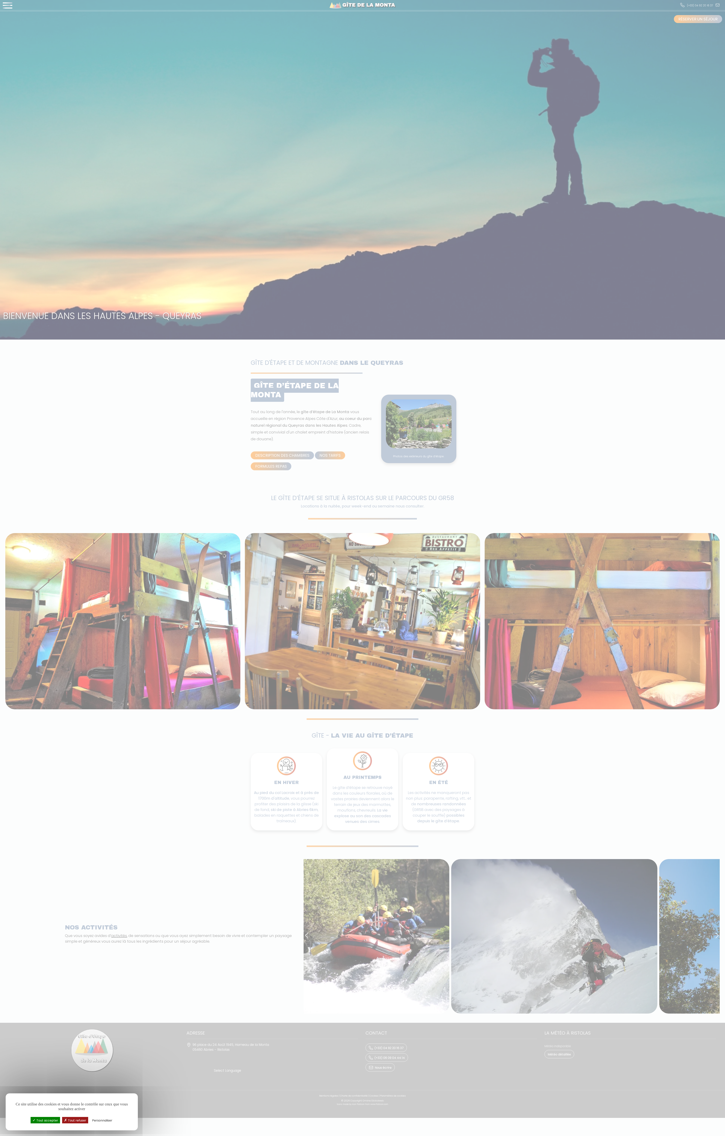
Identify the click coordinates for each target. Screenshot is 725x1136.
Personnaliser (102, 1120)
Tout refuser (76, 1120)
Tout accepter (47, 1120)
